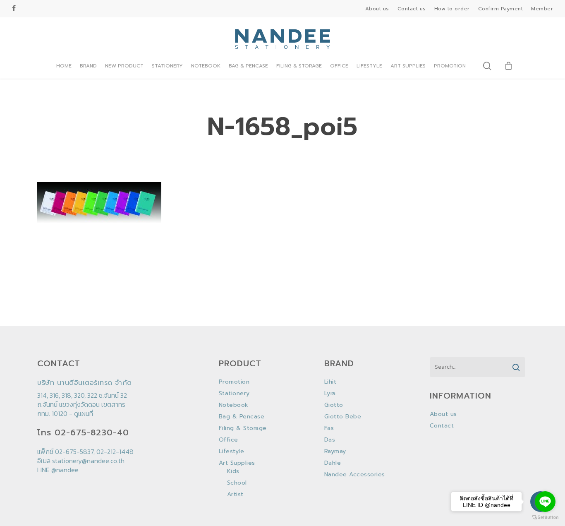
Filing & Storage (243, 428)
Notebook (234, 405)
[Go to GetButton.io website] (545, 517)
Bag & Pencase (242, 417)
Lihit (330, 382)
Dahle (332, 463)
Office (228, 440)
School (237, 483)
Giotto (333, 405)
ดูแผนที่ (83, 413)
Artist (235, 494)
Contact (442, 426)
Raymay (335, 451)
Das (329, 440)
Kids (233, 471)
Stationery (234, 393)
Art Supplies (237, 463)
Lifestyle (231, 451)
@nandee (65, 470)
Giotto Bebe (343, 417)
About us (443, 414)
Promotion (234, 382)
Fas (329, 428)
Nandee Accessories (354, 475)
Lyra (330, 393)
